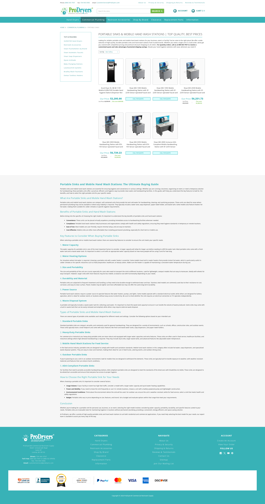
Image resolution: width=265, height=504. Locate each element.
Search (156, 11)
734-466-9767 (38, 456)
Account (183, 11)
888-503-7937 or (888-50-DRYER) (38, 459)
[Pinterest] (232, 453)
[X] (224, 453)
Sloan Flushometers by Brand (75, 49)
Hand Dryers (73, 19)
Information (192, 19)
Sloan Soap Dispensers (73, 56)
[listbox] (112, 51)
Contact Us (163, 456)
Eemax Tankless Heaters (73, 75)
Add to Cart (111, 72)
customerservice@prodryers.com (38, 463)
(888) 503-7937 (70, 3)
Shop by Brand (140, 19)
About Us (142, 3)
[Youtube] (228, 453)
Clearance (156, 19)
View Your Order (226, 444)
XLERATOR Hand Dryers (73, 41)
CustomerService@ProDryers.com (108, 3)
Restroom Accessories (119, 19)
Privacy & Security (156, 3)
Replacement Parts (173, 19)
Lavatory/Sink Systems (72, 68)
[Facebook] (221, 453)
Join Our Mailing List (164, 463)
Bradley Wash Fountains (73, 72)
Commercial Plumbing (93, 19)
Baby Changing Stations (73, 64)
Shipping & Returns (174, 3)
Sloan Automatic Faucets (73, 52)
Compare (110, 77)
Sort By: (102, 52)
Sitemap (164, 459)
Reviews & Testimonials (195, 3)
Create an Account (226, 440)
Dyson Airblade (70, 60)
